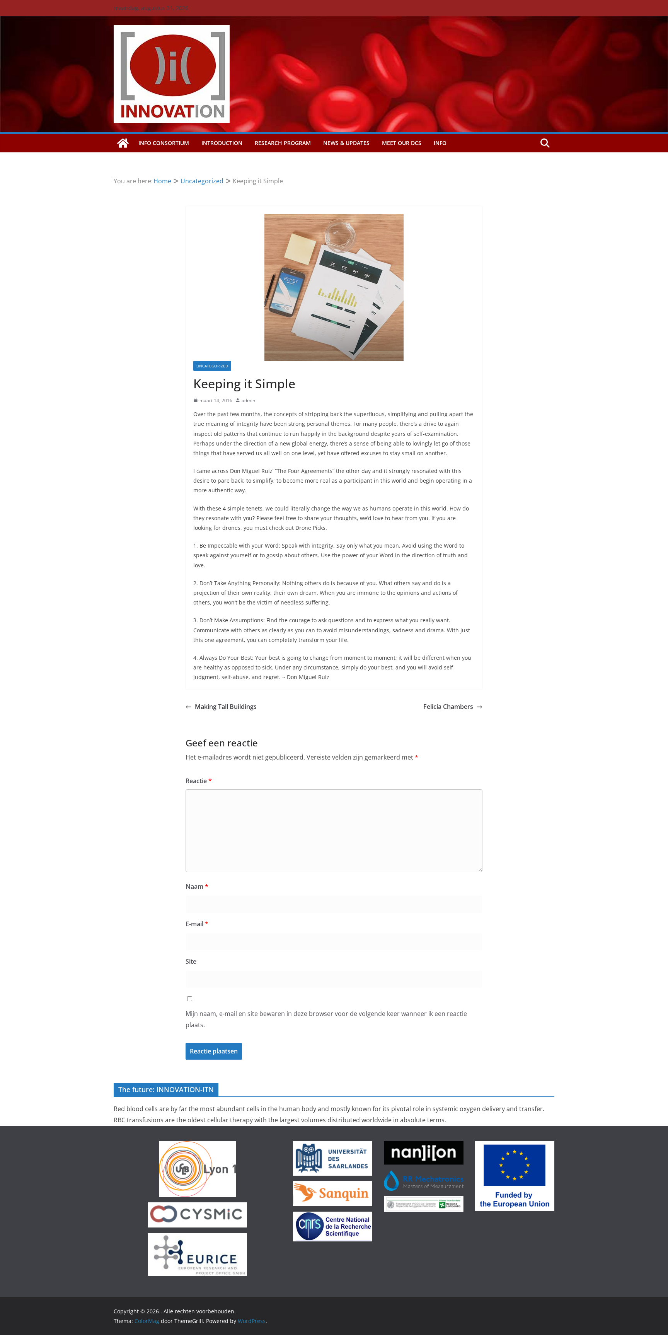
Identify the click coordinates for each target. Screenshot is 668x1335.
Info (440, 143)
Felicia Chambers (448, 706)
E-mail (197, 924)
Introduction (221, 143)
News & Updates (346, 143)
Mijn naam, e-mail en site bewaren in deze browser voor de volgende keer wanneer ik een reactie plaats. (326, 1019)
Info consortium (163, 143)
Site (191, 961)
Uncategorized (212, 366)
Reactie (199, 781)
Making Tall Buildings (226, 706)
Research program (283, 143)
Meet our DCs (401, 143)
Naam (197, 886)
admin (248, 400)
